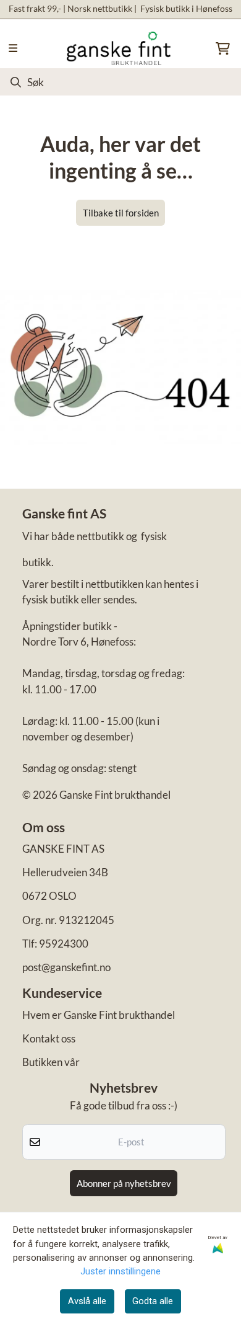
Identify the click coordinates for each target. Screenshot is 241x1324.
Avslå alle (87, 1301)
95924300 (63, 943)
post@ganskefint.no (66, 967)
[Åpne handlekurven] (223, 48)
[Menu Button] (13, 48)
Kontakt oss (48, 1038)
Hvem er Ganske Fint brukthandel (98, 1014)
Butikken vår (51, 1062)
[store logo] (119, 48)
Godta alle (152, 1301)
